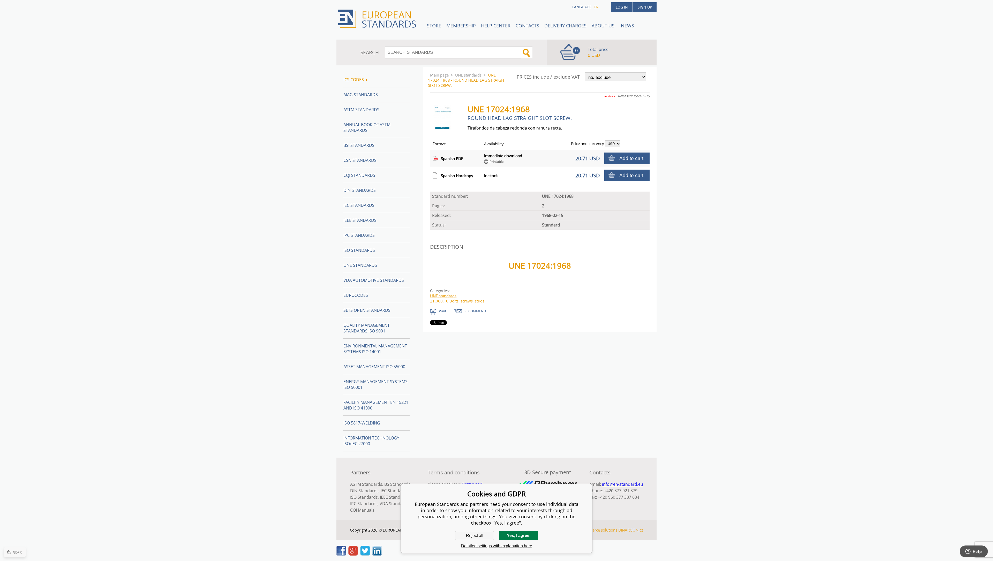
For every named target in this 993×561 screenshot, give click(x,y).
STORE (434, 25)
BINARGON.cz (630, 530)
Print (442, 311)
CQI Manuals (362, 510)
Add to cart (631, 158)
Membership (461, 25)
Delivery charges (565, 25)
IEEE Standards (360, 220)
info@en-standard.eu (622, 484)
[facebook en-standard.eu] (341, 554)
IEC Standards (358, 205)
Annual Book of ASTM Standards (366, 127)
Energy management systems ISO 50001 (375, 384)
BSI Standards (358, 145)
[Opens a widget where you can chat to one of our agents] (973, 551)
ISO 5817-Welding (361, 423)
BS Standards (397, 484)
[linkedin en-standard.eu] (377, 554)
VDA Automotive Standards (373, 280)
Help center (495, 25)
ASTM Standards (361, 109)
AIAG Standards (360, 94)
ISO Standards (359, 250)
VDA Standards (394, 503)
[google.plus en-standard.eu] (353, 554)
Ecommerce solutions (598, 530)
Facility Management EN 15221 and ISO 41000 (375, 405)
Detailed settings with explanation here (496, 546)
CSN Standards (360, 160)
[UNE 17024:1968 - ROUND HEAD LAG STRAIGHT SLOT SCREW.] (444, 128)
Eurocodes (355, 295)
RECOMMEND (475, 311)
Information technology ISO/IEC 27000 (371, 440)
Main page (439, 75)
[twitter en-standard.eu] (365, 554)
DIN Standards (359, 190)
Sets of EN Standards (366, 310)
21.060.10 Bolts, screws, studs (457, 301)
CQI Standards (359, 175)
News (627, 25)
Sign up (645, 7)
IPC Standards (359, 235)
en (596, 6)
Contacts (527, 25)
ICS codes (353, 79)
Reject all (474, 535)
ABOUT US (604, 25)
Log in (622, 7)
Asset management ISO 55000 (374, 366)
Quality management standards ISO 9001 (366, 328)
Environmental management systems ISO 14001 (375, 348)
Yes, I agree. (518, 535)
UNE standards (468, 75)
